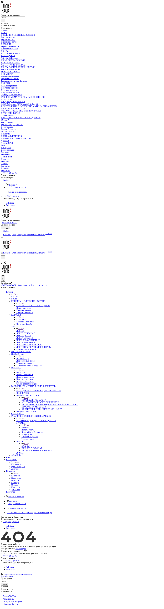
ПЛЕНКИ (26, 446)
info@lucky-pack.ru (11, 196)
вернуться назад (8, 549)
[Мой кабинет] (2, 260)
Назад (16, 294)
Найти (4, 584)
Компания (15, 476)
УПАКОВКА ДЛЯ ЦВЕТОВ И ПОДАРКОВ (36, 420)
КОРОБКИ (21, 319)
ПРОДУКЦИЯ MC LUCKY (34, 400)
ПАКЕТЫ (20, 372)
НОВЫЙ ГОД (22, 358)
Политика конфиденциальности (18, 574)
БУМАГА (26, 427)
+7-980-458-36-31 (9, 173)
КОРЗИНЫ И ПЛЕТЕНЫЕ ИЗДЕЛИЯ (33, 306)
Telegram (10, 203)
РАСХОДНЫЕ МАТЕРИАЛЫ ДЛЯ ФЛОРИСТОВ (38, 391)
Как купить (16, 464)
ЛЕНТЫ (20, 331)
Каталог (14, 296)
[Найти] (3, 20)
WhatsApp (10, 205)
